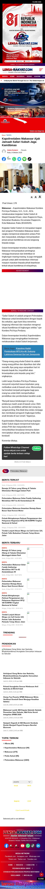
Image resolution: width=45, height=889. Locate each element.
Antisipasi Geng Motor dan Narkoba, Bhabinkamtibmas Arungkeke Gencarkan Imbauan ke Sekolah (20, 675)
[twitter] (12, 847)
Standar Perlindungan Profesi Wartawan (21, 872)
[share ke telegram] (19, 160)
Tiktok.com (12, 859)
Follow (37, 448)
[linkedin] (38, 847)
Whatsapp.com (34, 856)
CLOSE (41, 879)
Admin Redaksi (12, 150)
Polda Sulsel (12, 756)
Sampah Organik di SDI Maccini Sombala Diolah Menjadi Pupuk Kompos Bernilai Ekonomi (20, 725)
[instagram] (17, 847)
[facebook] (6, 847)
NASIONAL (21, 76)
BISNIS (29, 76)
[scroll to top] (41, 874)
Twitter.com (22, 859)
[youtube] (22, 847)
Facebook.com (10, 856)
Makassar (11, 752)
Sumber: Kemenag (22, 813)
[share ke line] (25, 160)
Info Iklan (28, 875)
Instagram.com (22, 856)
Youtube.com (32, 859)
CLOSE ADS (36, 2)
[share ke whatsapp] (14, 160)
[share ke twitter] (9, 160)
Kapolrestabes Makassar (17, 748)
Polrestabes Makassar (18, 471)
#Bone (9, 743)
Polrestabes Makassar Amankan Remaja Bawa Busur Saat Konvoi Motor (12, 583)
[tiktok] (33, 847)
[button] (31, 197)
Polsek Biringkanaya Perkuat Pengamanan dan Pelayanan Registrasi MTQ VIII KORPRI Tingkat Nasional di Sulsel (13, 600)
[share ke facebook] (4, 160)
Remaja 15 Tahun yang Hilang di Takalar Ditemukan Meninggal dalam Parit (14, 553)
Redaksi (19, 865)
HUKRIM (37, 76)
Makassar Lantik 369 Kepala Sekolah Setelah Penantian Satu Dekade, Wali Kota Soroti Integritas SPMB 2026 (22, 712)
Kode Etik (30, 865)
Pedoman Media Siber (21, 868)
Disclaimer (15, 875)
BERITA (5, 76)
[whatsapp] (28, 847)
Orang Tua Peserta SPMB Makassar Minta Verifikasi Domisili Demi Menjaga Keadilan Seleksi (21, 699)
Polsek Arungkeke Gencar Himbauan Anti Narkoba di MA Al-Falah (20, 687)
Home (10, 865)
